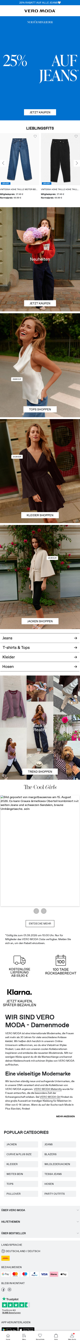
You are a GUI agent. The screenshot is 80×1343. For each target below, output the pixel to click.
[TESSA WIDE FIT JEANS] (40, 727)
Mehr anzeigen (65, 1116)
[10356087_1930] (40, 445)
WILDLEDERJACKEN (57, 1164)
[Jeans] (40, 68)
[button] (19, 159)
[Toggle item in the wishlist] (35, 136)
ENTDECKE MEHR (40, 923)
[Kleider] (40, 497)
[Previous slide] (3, 163)
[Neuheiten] (40, 259)
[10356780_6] (40, 339)
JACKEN (12, 1144)
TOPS (10, 1183)
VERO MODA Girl (50, 1096)
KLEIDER (12, 1164)
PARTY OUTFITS (54, 1193)
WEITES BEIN (15, 1173)
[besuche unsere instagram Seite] (9, 1290)
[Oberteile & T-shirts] (40, 391)
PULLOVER (14, 1193)
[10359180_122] (40, 551)
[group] (19, 167)
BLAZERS (50, 1154)
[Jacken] (40, 603)
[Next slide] (77, 163)
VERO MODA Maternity (48, 1089)
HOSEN (49, 1183)
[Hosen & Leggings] (40, 669)
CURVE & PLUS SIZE (19, 1154)
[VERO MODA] (40, 11)
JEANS (48, 1144)
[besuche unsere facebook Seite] (3, 1290)
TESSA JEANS (53, 1173)
